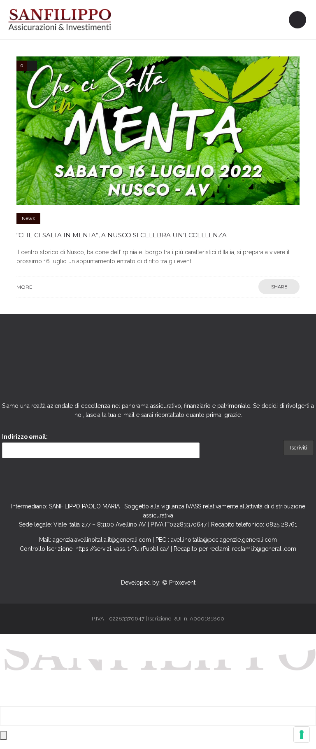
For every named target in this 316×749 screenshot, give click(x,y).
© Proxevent (178, 582)
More (24, 287)
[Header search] (297, 21)
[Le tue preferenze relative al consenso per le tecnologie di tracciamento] (301, 734)
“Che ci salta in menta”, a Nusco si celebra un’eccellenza (121, 235)
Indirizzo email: (25, 436)
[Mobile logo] (158, 701)
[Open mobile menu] (274, 20)
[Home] (59, 29)
